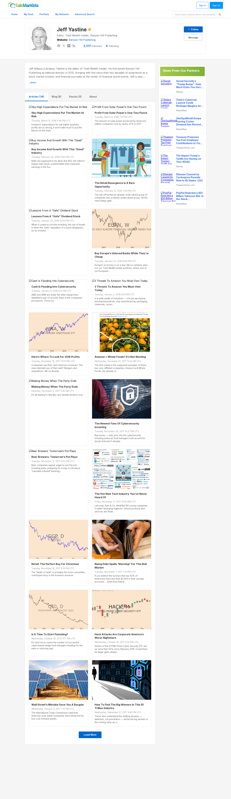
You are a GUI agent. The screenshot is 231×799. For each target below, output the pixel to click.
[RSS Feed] (74, 46)
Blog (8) (56, 96)
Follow (193, 29)
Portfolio (44, 14)
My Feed (28, 14)
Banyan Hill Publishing (82, 39)
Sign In (202, 5)
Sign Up (216, 5)
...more (32, 82)
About (93, 96)
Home (14, 14)
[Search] (220, 14)
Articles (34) (36, 96)
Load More (90, 734)
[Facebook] (59, 46)
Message (193, 37)
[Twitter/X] (64, 46)
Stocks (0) (75, 96)
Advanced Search (85, 14)
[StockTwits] (69, 46)
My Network (62, 14)
